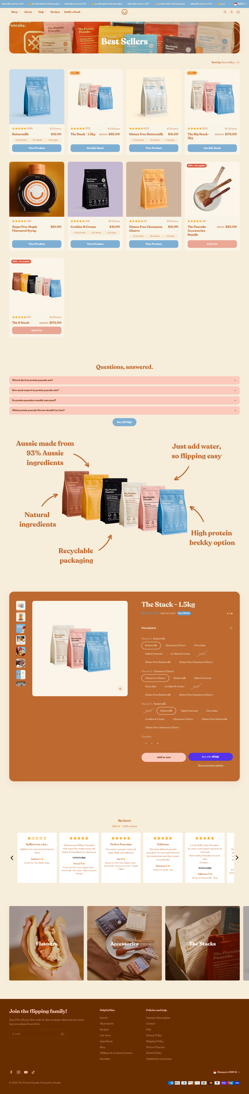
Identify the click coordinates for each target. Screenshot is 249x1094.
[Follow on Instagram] (18, 1072)
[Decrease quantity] (146, 743)
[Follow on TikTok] (33, 1072)
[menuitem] (15, 12)
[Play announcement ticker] (230, 4)
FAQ (148, 1029)
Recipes (104, 1029)
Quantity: (147, 736)
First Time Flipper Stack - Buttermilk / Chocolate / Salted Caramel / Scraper (79, 870)
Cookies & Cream (83, 227)
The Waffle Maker (42, 863)
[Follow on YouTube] (26, 1072)
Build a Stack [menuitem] (72, 12)
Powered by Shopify (50, 1082)
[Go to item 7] (20, 675)
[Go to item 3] (20, 629)
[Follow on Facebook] (11, 1072)
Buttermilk (20, 134)
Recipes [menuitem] (55, 12)
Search (104, 1018)
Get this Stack (95, 148)
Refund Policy (154, 1053)
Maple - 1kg (168, 869)
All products (106, 1023)
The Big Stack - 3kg (199, 136)
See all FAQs (124, 422)
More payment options (210, 765)
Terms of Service (155, 1047)
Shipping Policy (154, 1041)
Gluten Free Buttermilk (146, 134)
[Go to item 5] (20, 652)
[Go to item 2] (20, 617)
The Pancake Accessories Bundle (197, 231)
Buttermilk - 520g (210, 878)
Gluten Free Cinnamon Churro (145, 229)
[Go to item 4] (20, 640)
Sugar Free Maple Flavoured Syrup (24, 229)
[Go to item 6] (20, 663)
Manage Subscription (158, 1018)
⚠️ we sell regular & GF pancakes (44, 3)
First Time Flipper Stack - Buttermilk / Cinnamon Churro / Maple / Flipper (121, 866)
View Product (37, 148)
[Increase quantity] (157, 743)
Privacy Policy (154, 1035)
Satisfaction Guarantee (159, 1059)
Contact (150, 1023)
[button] (12, 857)
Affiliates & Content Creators (116, 1053)
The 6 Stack (20, 323)
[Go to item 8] (20, 687)
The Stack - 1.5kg (83, 134)
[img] (43, 859)
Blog (102, 1047)
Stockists (105, 1059)
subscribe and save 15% (13, 3)
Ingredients (106, 1041)
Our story (105, 1035)
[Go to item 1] (20, 606)
